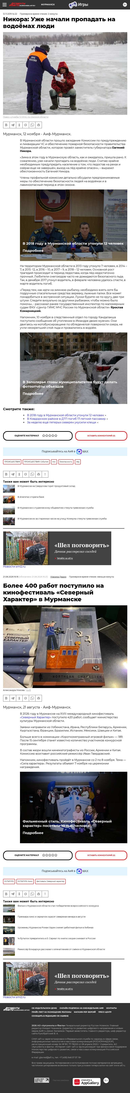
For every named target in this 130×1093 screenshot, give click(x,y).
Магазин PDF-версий (85, 1012)
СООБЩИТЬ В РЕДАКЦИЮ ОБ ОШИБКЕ (50, 1016)
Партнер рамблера (61, 1080)
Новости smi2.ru (14, 566)
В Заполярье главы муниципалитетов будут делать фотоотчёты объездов (70, 384)
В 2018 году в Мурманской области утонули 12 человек (73, 243)
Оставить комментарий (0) (101, 436)
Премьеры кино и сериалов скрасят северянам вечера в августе (51, 916)
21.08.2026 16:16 (10, 576)
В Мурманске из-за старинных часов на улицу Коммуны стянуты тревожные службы (62, 518)
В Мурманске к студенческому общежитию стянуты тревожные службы (56, 508)
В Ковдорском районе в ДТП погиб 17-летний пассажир (66, 418)
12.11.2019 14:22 (10, 14)
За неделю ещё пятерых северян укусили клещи (61, 422)
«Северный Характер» (36, 717)
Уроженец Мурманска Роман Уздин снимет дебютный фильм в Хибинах (55, 927)
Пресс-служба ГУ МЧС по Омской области (25, 117)
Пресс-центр (104, 1012)
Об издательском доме (44, 1008)
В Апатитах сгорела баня (31, 497)
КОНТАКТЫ (111, 1008)
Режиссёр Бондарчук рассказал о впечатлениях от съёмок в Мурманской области (61, 949)
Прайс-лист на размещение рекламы (51, 1012)
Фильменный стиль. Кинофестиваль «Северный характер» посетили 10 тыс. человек (67, 823)
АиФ (28, 690)
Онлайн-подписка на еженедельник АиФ (82, 1008)
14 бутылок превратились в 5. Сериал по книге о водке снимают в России (56, 938)
